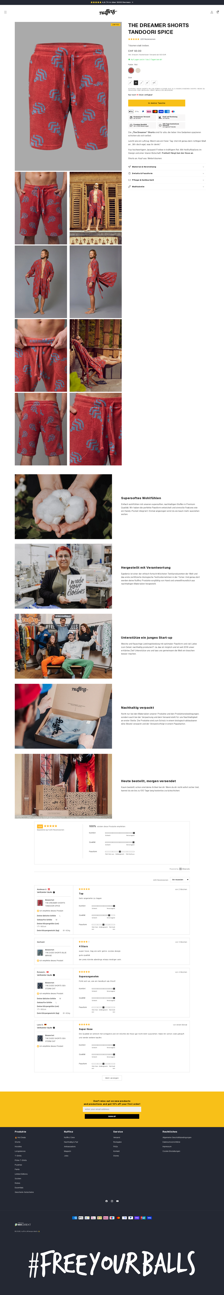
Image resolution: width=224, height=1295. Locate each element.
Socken (18, 1178)
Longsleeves (20, 1151)
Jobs (66, 1156)
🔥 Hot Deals (20, 1137)
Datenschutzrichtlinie (171, 1142)
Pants (17, 1169)
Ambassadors (70, 1146)
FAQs (115, 1146)
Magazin (67, 1151)
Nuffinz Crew (69, 1137)
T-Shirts (18, 1156)
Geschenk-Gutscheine (24, 1192)
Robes (17, 1183)
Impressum (167, 1146)
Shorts (17, 1142)
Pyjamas (18, 1165)
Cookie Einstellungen (171, 1151)
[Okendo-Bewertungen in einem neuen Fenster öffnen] (180, 869)
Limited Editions (21, 1174)
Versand (116, 1137)
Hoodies (18, 1146)
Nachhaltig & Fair (71, 1142)
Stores (116, 1156)
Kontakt (116, 1151)
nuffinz (24, 1231)
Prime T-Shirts (21, 1160)
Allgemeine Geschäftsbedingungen (177, 1137)
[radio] (131, 70)
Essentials (19, 1187)
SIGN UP (112, 1116)
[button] (5, 12)
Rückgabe (117, 1142)
